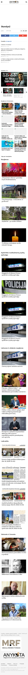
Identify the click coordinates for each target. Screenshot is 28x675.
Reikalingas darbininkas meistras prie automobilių (11, 54)
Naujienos (4, 159)
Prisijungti (22, 663)
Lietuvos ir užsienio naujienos (12, 348)
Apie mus (15, 663)
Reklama (9, 663)
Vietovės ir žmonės (8, 534)
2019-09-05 (4, 62)
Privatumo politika (13, 665)
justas (2, 30)
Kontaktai (3, 663)
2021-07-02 (4, 46)
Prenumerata (4, 665)
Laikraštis (4, 441)
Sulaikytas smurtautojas (6, 44)
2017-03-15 (8, 30)
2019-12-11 (4, 56)
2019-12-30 (4, 52)
